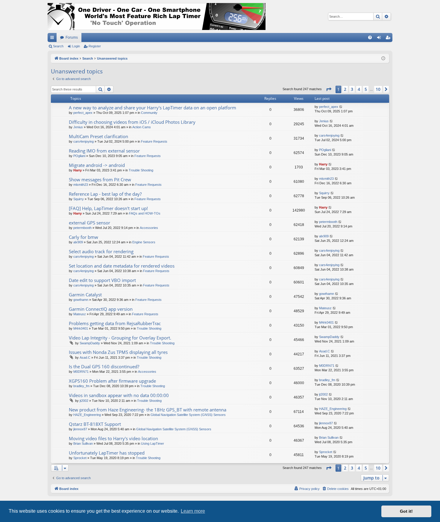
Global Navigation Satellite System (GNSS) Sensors (188, 415)
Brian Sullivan (83, 443)
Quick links (53, 38)
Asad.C (85, 357)
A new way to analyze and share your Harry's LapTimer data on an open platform (152, 108)
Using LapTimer (152, 443)
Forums (72, 37)
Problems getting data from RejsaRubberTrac (115, 323)
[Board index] (156, 16)
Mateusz (79, 314)
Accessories (149, 228)
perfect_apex (82, 112)
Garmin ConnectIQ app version (101, 309)
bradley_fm (81, 386)
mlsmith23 (80, 184)
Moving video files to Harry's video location (113, 438)
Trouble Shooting (141, 170)
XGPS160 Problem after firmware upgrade (112, 381)
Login (76, 46)
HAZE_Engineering (87, 415)
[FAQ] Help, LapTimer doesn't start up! (108, 208)
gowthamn (80, 299)
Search (58, 46)
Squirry (78, 199)
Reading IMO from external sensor (104, 151)
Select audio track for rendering (101, 251)
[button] (328, 89)
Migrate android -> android (97, 165)
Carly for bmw (83, 237)
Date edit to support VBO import (102, 280)
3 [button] (352, 89)
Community (149, 112)
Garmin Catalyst (85, 295)
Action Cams (141, 127)
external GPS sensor (89, 223)
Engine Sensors (143, 242)
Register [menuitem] (389, 38)
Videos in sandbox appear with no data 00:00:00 (119, 395)
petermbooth (82, 228)
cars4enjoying (83, 141)
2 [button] (345, 89)
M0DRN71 (81, 371)
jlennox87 (80, 429)
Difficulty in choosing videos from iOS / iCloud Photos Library (132, 122)
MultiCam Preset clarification (98, 136)
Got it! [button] (406, 511)
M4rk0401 (80, 328)
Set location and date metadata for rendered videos (122, 266)
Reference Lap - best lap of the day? (105, 194)
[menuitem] (369, 37)
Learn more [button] (193, 511)
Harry (77, 170)
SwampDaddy (90, 343)
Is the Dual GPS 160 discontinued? (104, 366)
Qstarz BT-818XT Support (95, 424)
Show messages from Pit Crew (100, 179)
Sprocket (80, 458)
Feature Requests (154, 141)
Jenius (78, 127)
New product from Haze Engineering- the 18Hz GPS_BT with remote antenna (147, 410)
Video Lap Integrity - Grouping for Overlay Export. (120, 338)
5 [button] (366, 89)
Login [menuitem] (380, 38)
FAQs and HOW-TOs (144, 213)
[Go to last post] (341, 107)
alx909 (78, 242)
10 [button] (378, 89)
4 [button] (359, 89)
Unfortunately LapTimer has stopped (107, 453)
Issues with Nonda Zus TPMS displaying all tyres (118, 352)
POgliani (79, 156)
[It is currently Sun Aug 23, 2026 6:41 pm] (383, 58)
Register (95, 46)
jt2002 (84, 400)
